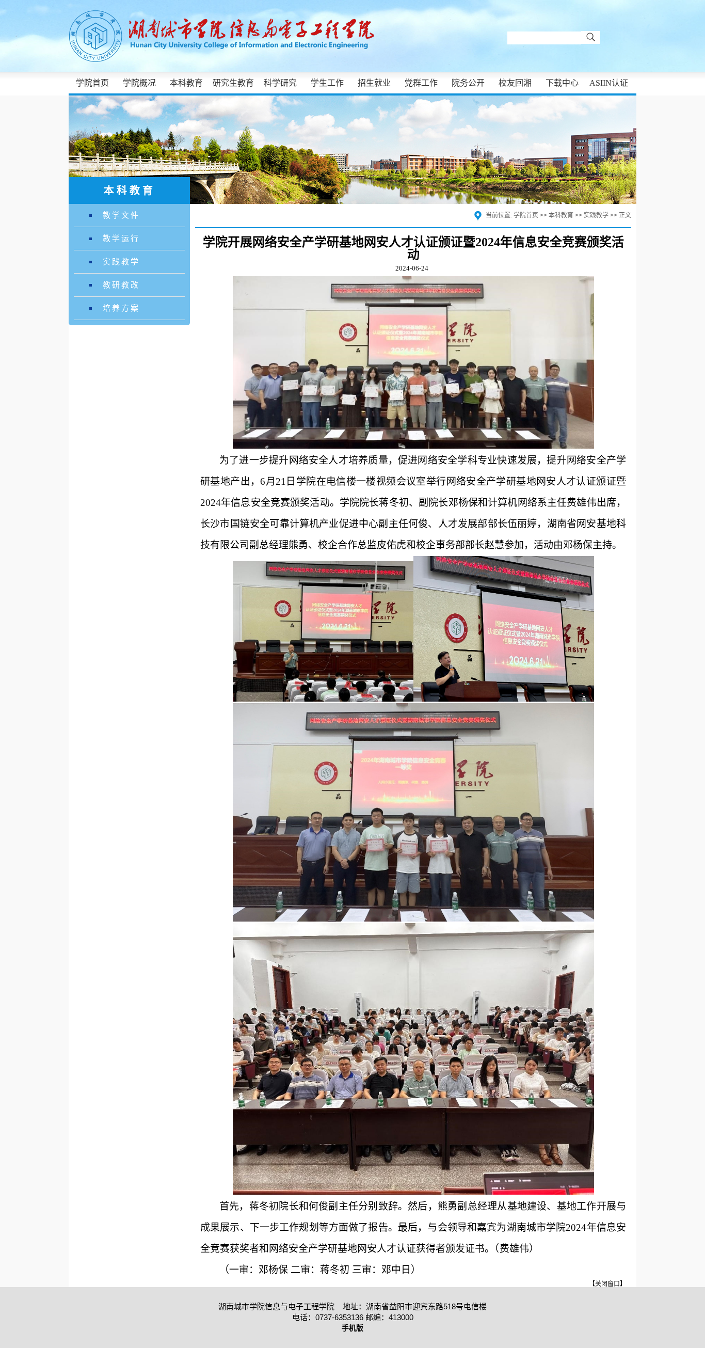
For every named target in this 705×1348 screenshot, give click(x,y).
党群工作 (421, 82)
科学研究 (280, 82)
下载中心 (562, 82)
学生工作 (327, 82)
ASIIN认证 (608, 82)
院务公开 (468, 82)
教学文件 (121, 215)
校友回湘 (515, 82)
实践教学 (121, 261)
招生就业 (374, 82)
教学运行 (121, 238)
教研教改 (121, 284)
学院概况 (139, 82)
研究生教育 (233, 82)
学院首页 (92, 82)
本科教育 (186, 82)
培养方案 (121, 308)
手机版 (352, 1328)
